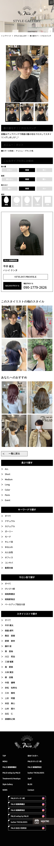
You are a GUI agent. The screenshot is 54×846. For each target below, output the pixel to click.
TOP (4, 756)
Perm (7, 495)
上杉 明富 (10, 698)
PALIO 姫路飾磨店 (9, 767)
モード (8, 536)
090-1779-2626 (35, 287)
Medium (9, 479)
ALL (6, 469)
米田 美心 (10, 703)
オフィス (9, 557)
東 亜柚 (9, 651)
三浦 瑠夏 (9, 661)
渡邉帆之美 (10, 719)
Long (7, 484)
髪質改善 (9, 568)
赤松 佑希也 (11, 687)
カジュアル (10, 526)
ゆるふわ (9, 547)
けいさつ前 (10, 588)
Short (7, 474)
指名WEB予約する (12, 286)
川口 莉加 (10, 656)
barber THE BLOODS (36, 773)
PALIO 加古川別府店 (18, 828)
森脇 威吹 (9, 630)
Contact (31, 790)
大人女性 (9, 552)
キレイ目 (9, 541)
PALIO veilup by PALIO (11, 773)
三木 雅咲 (10, 693)
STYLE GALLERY (20, 36)
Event (7, 500)
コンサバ (9, 562)
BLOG (30, 784)
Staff (29, 778)
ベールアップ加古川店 (15, 604)
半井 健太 (9, 625)
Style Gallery (8, 784)
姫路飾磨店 (10, 594)
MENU (5, 761)
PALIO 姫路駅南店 (35, 767)
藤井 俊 (8, 646)
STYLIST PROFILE (25, 276)
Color (7, 489)
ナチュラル (10, 521)
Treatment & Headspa (11, 778)
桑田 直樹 (10, 635)
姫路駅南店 (10, 599)
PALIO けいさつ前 (35, 761)
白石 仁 (9, 713)
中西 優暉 (10, 682)
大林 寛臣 (9, 672)
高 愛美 (9, 667)
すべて (8, 516)
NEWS (5, 790)
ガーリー (9, 531)
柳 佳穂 (9, 677)
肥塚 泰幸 (10, 641)
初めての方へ (33, 756)
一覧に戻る (14, 453)
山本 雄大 (10, 708)
